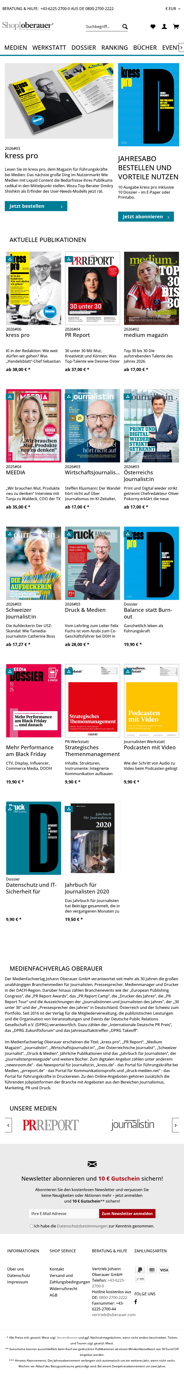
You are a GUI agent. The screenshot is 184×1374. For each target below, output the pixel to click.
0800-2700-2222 (99, 8)
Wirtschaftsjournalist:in (92, 472)
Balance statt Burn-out (148, 613)
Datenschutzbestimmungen (82, 1226)
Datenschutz (18, 1275)
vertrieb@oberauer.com (114, 1314)
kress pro (17, 334)
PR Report (77, 334)
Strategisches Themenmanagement (92, 750)
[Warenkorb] (176, 26)
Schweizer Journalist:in (21, 613)
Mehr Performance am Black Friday (30, 750)
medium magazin (146, 334)
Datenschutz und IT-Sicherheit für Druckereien (31, 888)
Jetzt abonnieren (143, 216)
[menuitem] (107, 26)
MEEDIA (15, 472)
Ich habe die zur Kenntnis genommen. (94, 1226)
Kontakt (57, 1269)
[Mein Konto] (164, 26)
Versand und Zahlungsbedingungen (70, 1279)
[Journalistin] (133, 1125)
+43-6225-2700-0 (55, 8)
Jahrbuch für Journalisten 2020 (87, 888)
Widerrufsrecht (63, 1288)
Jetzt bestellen (27, 206)
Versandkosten (67, 1338)
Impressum (17, 1282)
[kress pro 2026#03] (59, 101)
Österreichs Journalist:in (139, 475)
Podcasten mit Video (150, 747)
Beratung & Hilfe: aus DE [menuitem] (58, 8)
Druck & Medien (85, 609)
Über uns (15, 1269)
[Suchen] (124, 26)
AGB (53, 1295)
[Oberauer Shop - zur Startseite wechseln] (27, 28)
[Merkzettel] (153, 26)
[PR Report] (50, 1125)
